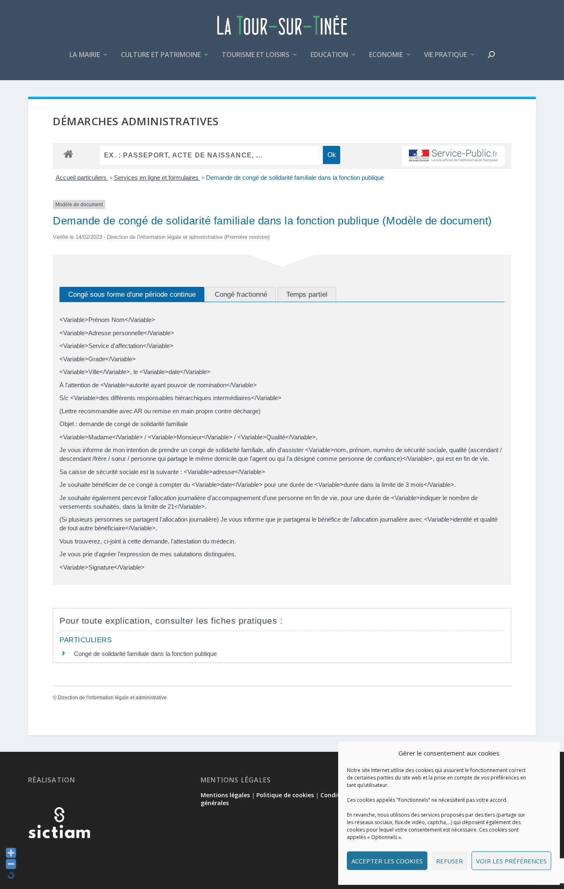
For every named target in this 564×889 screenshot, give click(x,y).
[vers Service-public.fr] (453, 156)
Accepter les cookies (387, 861)
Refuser (449, 861)
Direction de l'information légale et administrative (112, 698)
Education (329, 55)
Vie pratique (445, 55)
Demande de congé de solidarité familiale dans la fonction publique (295, 177)
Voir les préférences (511, 861)
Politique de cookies (285, 795)
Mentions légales (225, 795)
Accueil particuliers (82, 177)
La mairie (84, 55)
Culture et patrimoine (161, 55)
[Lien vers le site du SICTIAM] (59, 852)
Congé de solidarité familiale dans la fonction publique (145, 653)
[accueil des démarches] (68, 153)
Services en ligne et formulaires (157, 177)
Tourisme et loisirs (255, 55)
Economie (386, 55)
